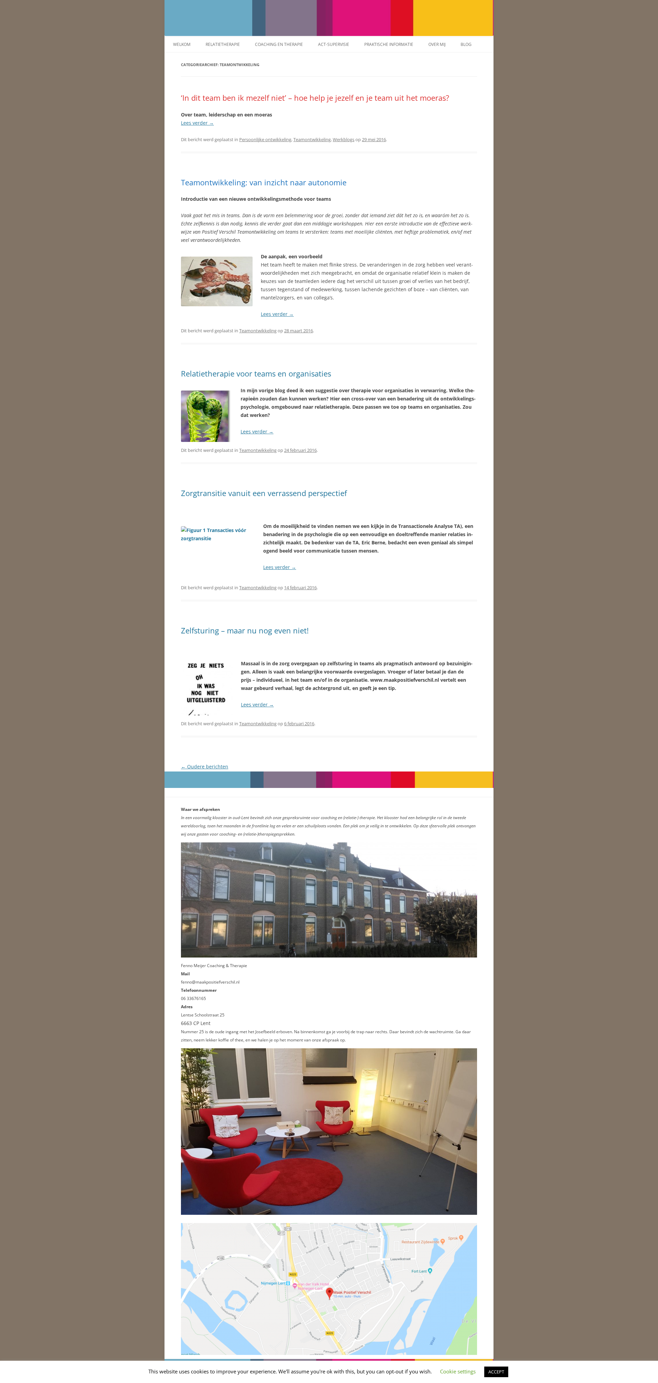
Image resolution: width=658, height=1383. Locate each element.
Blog (466, 44)
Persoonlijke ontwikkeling (265, 139)
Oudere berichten (204, 766)
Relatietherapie (223, 44)
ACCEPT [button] (496, 1372)
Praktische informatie (388, 44)
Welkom (182, 44)
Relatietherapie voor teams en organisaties (256, 373)
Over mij (437, 44)
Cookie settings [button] (458, 1371)
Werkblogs (343, 139)
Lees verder (197, 123)
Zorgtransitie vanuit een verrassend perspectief (264, 493)
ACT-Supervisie (333, 44)
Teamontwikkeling (312, 139)
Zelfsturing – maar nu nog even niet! (245, 630)
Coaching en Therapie (279, 44)
